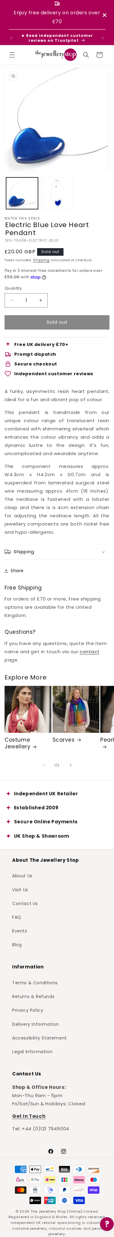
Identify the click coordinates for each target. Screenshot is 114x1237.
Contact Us (25, 903)
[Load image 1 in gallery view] (22, 193)
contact (89, 651)
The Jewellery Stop (48, 1211)
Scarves (64, 739)
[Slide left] (43, 765)
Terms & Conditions (35, 983)
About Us (22, 876)
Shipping (41, 260)
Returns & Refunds (33, 996)
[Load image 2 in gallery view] (57, 193)
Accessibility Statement (39, 1038)
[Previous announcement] (11, 38)
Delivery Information (35, 1024)
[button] (12, 55)
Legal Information (32, 1052)
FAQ (16, 917)
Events (19, 931)
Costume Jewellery (17, 743)
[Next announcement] (102, 38)
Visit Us (20, 890)
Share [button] (17, 571)
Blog (17, 945)
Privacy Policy (27, 1010)
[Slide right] (70, 765)
